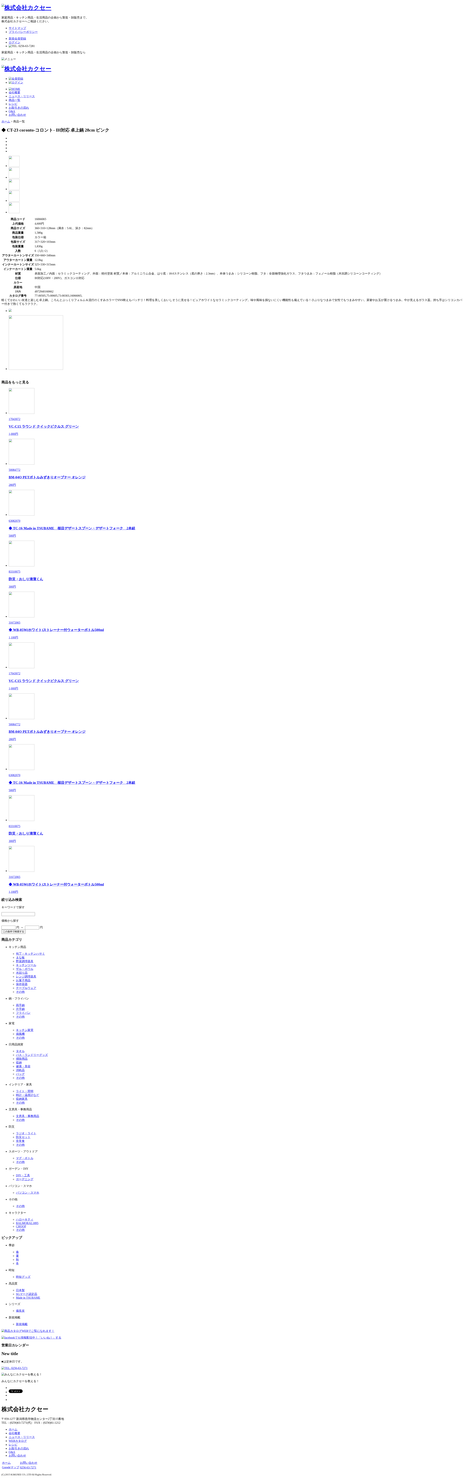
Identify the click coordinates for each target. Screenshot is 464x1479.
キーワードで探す (13, 907)
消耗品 (20, 1070)
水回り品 (22, 972)
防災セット (23, 1137)
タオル (20, 1051)
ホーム (5, 121)
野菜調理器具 (24, 961)
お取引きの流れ (19, 107)
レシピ (13, 103)
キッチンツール (26, 965)
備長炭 (20, 1310)
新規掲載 (22, 1324)
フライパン (23, 1012)
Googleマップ (10, 1467)
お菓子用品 (23, 980)
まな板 (20, 957)
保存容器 (22, 984)
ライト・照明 (24, 1091)
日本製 (20, 1290)
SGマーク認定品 (26, 1294)
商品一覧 (14, 100)
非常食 (20, 1140)
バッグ (20, 1074)
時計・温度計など (27, 1095)
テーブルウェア (26, 988)
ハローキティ (24, 1219)
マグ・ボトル (24, 1158)
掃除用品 (22, 1058)
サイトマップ (17, 28)
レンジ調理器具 (26, 976)
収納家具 (22, 1098)
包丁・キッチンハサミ (30, 953)
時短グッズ (23, 1276)
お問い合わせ (17, 114)
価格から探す (10, 920)
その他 (20, 991)
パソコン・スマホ (27, 1192)
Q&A (12, 111)
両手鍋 (20, 1005)
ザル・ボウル (24, 968)
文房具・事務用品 (27, 1116)
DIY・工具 (23, 1175)
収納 (19, 1062)
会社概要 (14, 92)
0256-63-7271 (28, 1467)
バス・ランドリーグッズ (32, 1054)
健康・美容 (23, 1066)
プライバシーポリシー (23, 31)
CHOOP (21, 1226)
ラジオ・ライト (26, 1133)
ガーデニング (24, 1179)
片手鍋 (20, 1009)
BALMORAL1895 (27, 1223)
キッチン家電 (24, 1030)
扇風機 (20, 1033)
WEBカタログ (18, 1440)
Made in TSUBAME (28, 1297)
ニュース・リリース (22, 96)
